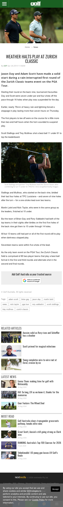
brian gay (25, 299)
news (4, 304)
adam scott (13, 299)
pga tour (25, 304)
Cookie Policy (38, 499)
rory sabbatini (38, 304)
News (36, 47)
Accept (55, 489)
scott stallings (53, 304)
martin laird (48, 299)
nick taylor (14, 304)
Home (27, 47)
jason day (36, 299)
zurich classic (22, 309)
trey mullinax (7, 309)
